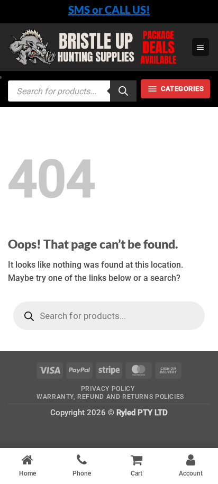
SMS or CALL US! (109, 9)
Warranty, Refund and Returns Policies (110, 396)
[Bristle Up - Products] (96, 47)
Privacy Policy (108, 388)
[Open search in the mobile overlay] (72, 91)
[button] (200, 47)
